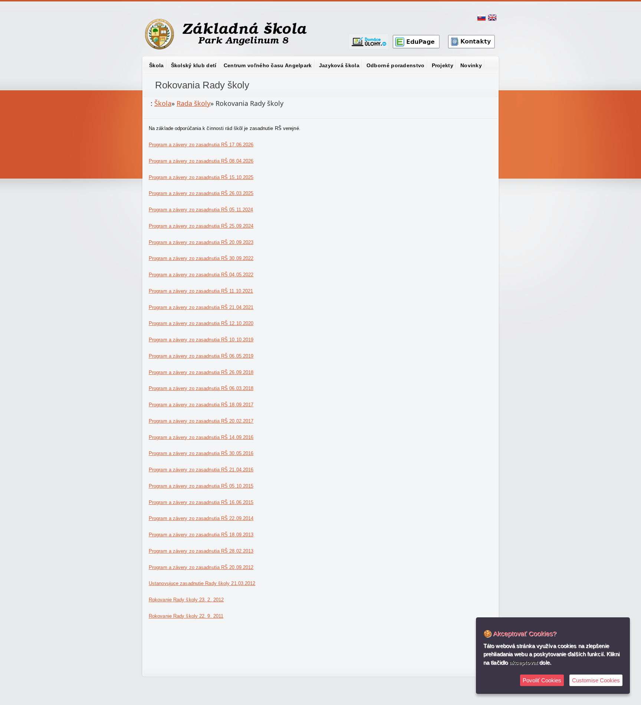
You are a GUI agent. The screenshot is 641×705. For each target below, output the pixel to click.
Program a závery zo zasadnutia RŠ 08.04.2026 (201, 161)
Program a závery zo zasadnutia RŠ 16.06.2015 (201, 502)
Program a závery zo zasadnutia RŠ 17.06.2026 (201, 144)
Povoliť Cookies (542, 680)
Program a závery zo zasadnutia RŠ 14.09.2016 (201, 437)
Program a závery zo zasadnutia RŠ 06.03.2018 (201, 388)
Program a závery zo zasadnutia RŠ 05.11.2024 (201, 209)
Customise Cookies (596, 680)
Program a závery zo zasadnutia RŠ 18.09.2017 (201, 404)
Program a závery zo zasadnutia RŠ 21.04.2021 (201, 307)
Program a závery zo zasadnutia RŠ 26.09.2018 (201, 372)
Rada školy (193, 103)
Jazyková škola (339, 65)
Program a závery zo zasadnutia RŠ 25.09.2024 (201, 226)
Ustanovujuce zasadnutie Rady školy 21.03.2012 (202, 583)
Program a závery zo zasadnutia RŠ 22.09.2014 (201, 518)
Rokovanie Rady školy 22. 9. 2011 (186, 616)
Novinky (471, 65)
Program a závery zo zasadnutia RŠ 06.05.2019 (201, 356)
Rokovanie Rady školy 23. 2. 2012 (186, 599)
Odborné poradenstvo (395, 65)
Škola (156, 65)
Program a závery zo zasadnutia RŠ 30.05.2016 (201, 453)
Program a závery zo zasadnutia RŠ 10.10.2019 (201, 339)
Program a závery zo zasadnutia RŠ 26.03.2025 (201, 193)
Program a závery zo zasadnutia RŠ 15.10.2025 (201, 177)
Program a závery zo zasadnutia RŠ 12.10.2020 (201, 323)
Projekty (442, 65)
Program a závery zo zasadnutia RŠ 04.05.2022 (201, 274)
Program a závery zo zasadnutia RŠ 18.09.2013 (201, 534)
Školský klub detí (194, 65)
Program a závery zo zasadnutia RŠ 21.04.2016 (201, 469)
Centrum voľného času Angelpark (268, 65)
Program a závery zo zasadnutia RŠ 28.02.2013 (201, 551)
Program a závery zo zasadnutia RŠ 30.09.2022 (201, 258)
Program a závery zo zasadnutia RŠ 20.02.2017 (201, 421)
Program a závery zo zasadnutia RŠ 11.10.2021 (201, 291)
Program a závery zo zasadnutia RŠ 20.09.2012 (201, 567)
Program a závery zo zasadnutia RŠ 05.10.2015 (201, 486)
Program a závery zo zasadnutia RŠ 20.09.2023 (201, 242)
